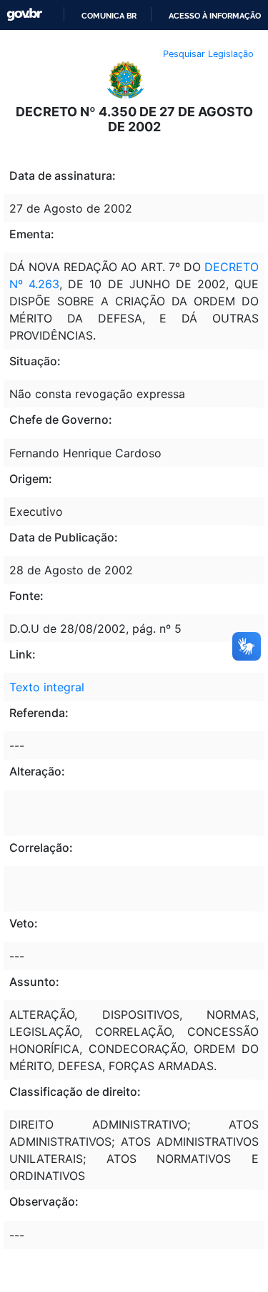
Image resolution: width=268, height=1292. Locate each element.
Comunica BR (109, 16)
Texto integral (46, 687)
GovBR (24, 14)
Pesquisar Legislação (208, 54)
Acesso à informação (215, 16)
